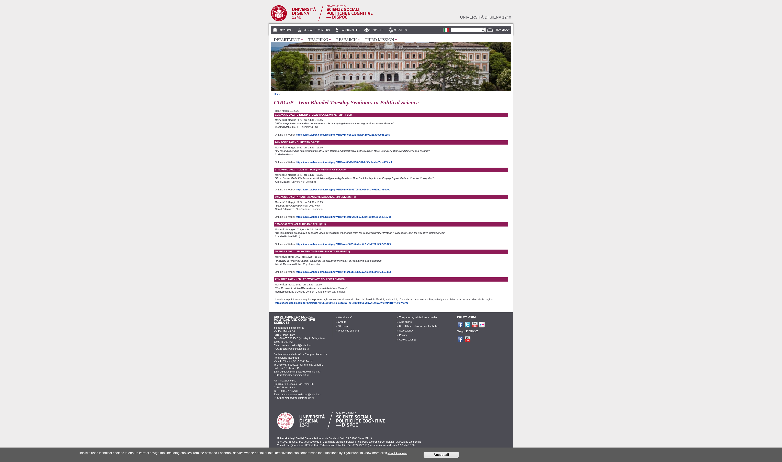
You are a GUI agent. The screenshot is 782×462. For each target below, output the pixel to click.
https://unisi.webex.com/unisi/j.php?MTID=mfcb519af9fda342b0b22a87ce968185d (343, 134)
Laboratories (350, 30)
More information (397, 453)
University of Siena (348, 330)
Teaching (318, 39)
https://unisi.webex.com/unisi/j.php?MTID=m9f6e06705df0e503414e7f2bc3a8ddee (343, 189)
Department (287, 39)
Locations (285, 30)
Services (400, 30)
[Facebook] (460, 326)
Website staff (345, 317)
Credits (342, 322)
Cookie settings (407, 339)
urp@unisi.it (293, 445)
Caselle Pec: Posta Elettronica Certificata (370, 441)
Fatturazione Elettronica (407, 441)
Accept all (441, 454)
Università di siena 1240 (485, 17)
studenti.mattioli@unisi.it (294, 345)
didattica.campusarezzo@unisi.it (299, 371)
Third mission (379, 39)
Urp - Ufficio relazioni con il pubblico (419, 326)
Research (346, 39)
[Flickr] (482, 326)
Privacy (403, 335)
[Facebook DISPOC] (460, 340)
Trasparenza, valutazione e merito (418, 317)
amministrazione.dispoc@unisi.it (299, 394)
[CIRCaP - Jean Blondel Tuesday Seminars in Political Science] (446, 29)
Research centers (316, 30)
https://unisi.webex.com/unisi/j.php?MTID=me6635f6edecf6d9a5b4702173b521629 (343, 244)
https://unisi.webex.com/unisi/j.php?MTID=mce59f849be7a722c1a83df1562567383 (343, 272)
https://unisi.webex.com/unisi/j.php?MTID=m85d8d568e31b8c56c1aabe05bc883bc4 (344, 162)
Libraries (376, 30)
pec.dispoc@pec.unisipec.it (295, 398)
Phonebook (502, 29)
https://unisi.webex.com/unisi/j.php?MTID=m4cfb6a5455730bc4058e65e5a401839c (343, 217)
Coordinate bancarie (334, 441)
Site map (343, 326)
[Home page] (322, 20)
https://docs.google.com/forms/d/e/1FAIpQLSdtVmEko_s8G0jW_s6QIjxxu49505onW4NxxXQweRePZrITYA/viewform (341, 303)
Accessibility (406, 330)
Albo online (405, 322)
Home (277, 94)
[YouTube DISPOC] (467, 340)
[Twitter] (467, 326)
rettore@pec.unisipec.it (293, 348)
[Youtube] (474, 326)
